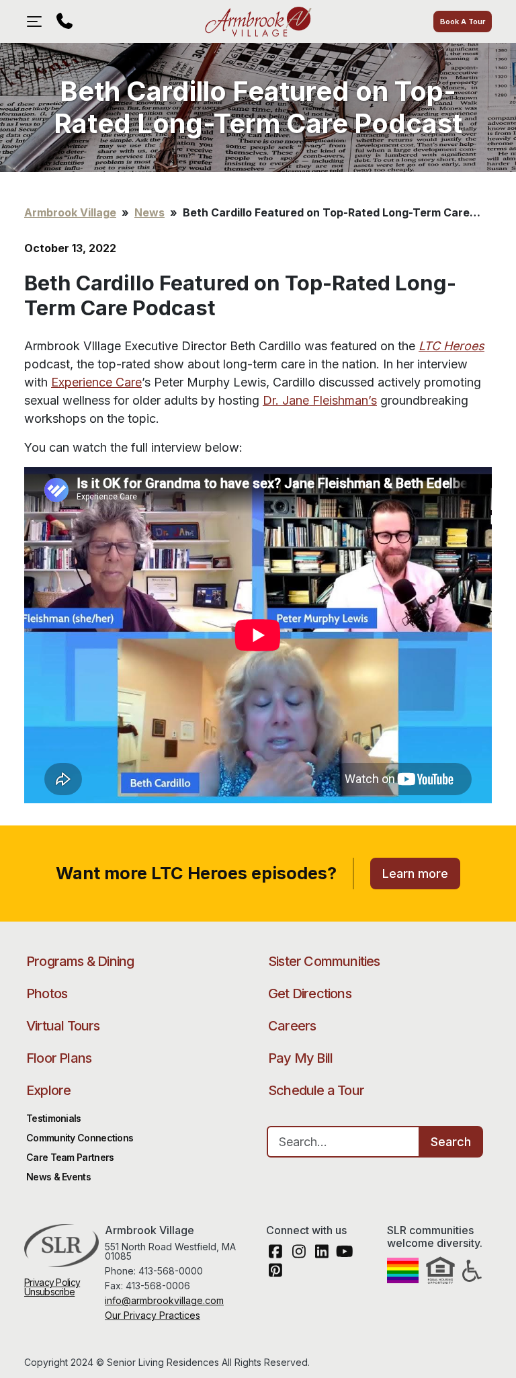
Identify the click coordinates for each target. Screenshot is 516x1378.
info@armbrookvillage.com (164, 1300)
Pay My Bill (300, 1058)
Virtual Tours (63, 1026)
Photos (46, 993)
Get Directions (309, 993)
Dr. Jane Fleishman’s (320, 400)
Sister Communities (324, 961)
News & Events (58, 1176)
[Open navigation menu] (37, 21)
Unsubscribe (49, 1291)
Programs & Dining (80, 961)
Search (451, 1142)
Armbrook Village (258, 21)
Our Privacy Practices (152, 1315)
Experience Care (96, 382)
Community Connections (79, 1137)
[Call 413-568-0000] (64, 21)
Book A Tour (462, 21)
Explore (48, 1090)
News (149, 212)
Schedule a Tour (316, 1090)
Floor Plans (58, 1058)
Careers (292, 1026)
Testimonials (53, 1118)
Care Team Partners (70, 1157)
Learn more (415, 873)
